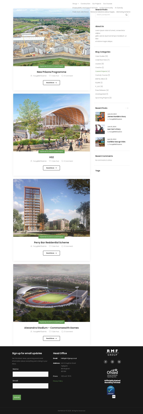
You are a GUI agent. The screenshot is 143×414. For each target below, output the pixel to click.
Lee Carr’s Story (114, 129)
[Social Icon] (105, 362)
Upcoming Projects (102, 98)
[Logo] (21, 8)
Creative (98, 67)
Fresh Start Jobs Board (80, 12)
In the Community (106, 8)
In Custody (119, 8)
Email (15, 380)
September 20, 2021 (46, 66)
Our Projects (96, 4)
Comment (68, 76)
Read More (50, 83)
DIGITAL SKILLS (100, 79)
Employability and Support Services (85, 8)
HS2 (51, 157)
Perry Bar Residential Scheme (51, 242)
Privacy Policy (58, 381)
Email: (55, 358)
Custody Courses (101, 75)
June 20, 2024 (112, 114)
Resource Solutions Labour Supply (103, 12)
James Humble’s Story (116, 116)
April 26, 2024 (111, 139)
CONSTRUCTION (101, 60)
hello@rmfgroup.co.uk (69, 358)
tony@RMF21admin (115, 119)
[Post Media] (100, 116)
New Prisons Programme (51, 72)
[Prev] (126, 108)
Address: (57, 363)
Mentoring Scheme (123, 12)
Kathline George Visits (116, 142)
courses (98, 64)
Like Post (55, 76)
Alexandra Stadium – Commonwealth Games (51, 327)
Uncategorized (100, 94)
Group (75, 4)
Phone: (55, 376)
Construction (85, 4)
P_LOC (97, 86)
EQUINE (97, 83)
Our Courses (107, 4)
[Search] (126, 15)
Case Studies (100, 56)
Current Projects (101, 71)
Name (16, 369)
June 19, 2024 (111, 127)
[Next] (128, 108)
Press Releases (100, 90)
